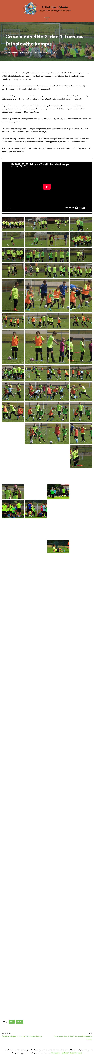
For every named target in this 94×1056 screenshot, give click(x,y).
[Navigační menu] (47, 19)
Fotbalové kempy (26, 52)
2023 (11, 1022)
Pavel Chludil (13, 52)
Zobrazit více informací (72, 1053)
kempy (19, 1022)
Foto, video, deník (40, 52)
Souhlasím (55, 1053)
